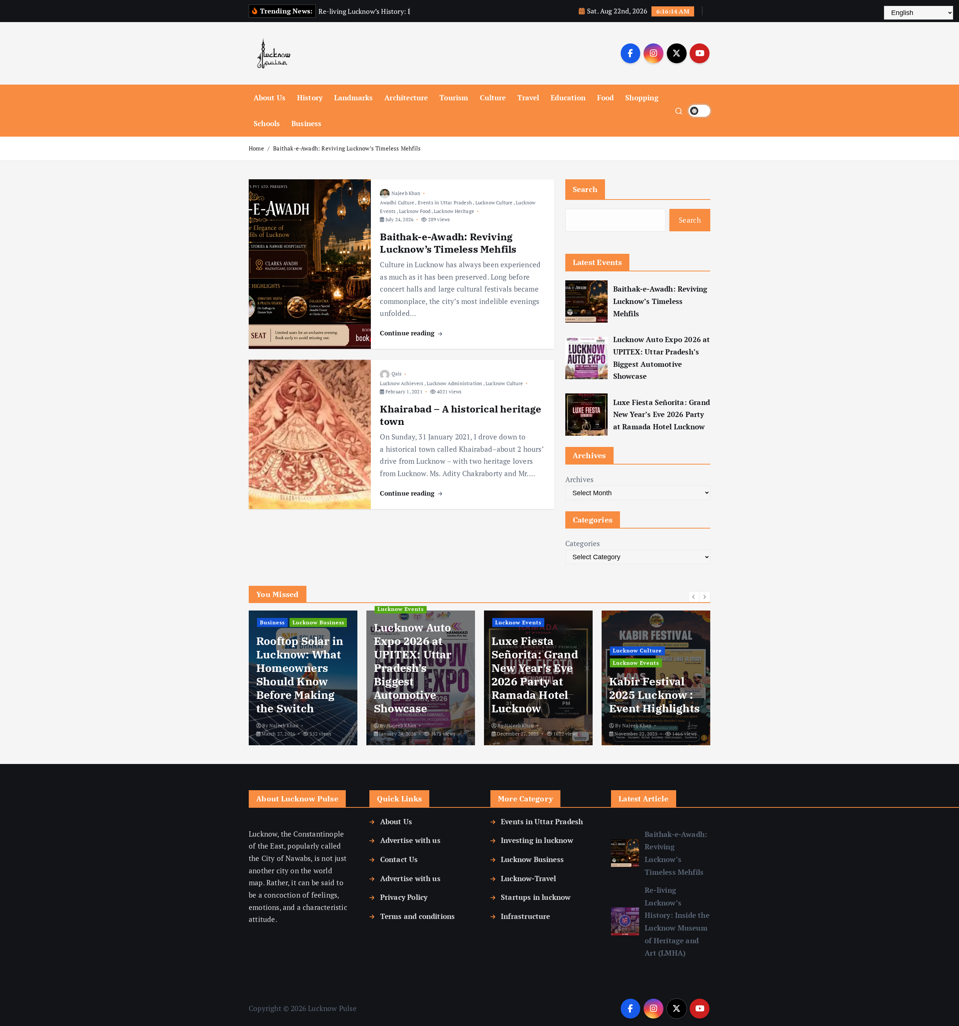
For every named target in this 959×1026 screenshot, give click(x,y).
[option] (303, 678)
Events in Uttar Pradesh (445, 202)
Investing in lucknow (537, 840)
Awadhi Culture (397, 202)
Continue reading (408, 333)
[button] (693, 596)
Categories (582, 543)
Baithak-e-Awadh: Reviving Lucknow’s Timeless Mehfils (347, 148)
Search (585, 189)
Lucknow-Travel (528, 878)
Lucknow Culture (494, 202)
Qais (396, 373)
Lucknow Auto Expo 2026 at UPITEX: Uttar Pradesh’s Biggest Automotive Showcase (661, 358)
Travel (528, 97)
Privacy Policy (403, 897)
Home (256, 148)
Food (605, 97)
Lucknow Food (414, 211)
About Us (270, 97)
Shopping (642, 97)
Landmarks (353, 97)
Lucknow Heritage (454, 211)
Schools (267, 123)
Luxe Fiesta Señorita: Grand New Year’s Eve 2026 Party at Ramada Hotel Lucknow (661, 414)
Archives (579, 479)
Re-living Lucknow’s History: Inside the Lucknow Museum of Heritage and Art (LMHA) (677, 921)
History (310, 97)
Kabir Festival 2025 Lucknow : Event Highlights (537, 694)
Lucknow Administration (454, 383)
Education (568, 97)
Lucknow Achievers (401, 383)
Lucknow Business (532, 859)
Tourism (453, 97)
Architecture (406, 97)
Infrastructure (525, 916)
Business (306, 123)
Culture (493, 97)
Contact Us (399, 859)
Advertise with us (410, 840)
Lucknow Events (283, 608)
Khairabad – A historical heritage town (460, 414)
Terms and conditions (417, 916)
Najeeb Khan (405, 193)
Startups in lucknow (536, 897)
